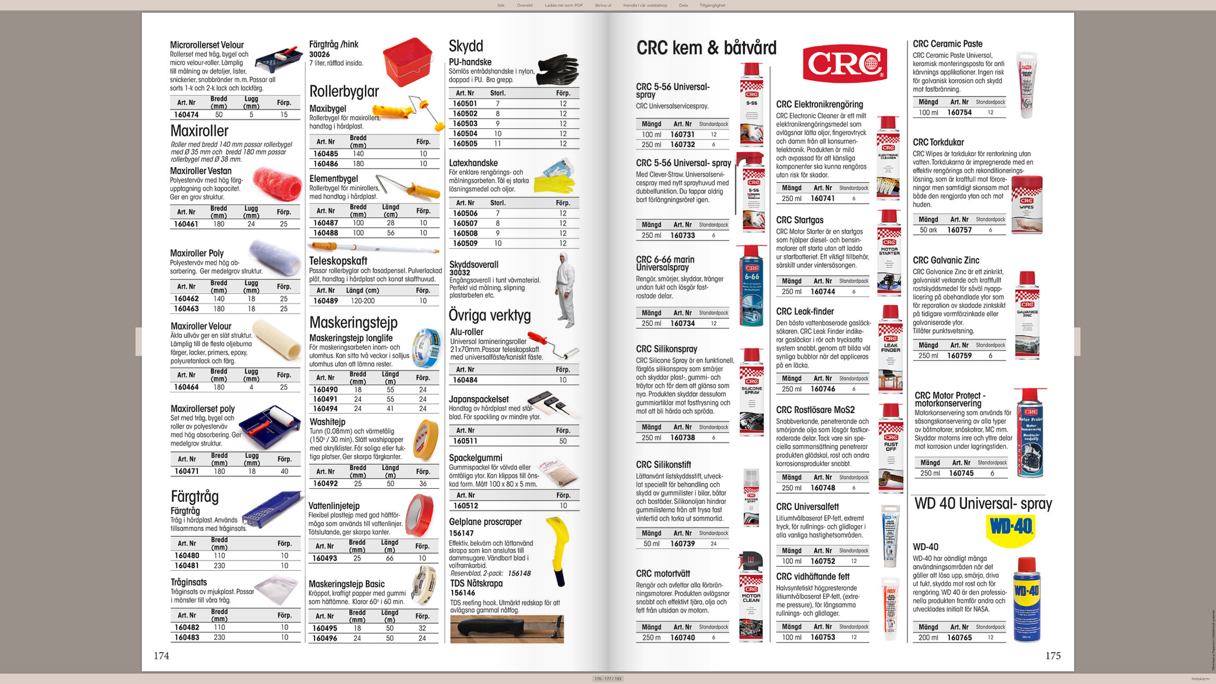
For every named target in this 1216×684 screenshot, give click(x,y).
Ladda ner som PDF (564, 5)
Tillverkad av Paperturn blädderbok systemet (1213, 640)
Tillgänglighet (712, 5)
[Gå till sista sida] (639, 679)
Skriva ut (603, 5)
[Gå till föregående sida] (587, 679)
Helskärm (1201, 678)
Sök (500, 5)
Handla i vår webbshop (645, 5)
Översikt (525, 5)
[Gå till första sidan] (577, 679)
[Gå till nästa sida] (629, 679)
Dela (683, 5)
